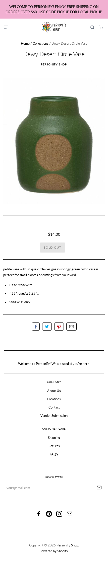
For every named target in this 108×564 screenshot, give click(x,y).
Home (25, 43)
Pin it (59, 327)
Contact (54, 407)
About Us (54, 391)
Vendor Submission (54, 416)
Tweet (47, 327)
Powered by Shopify (53, 551)
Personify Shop (54, 64)
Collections (40, 43)
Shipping (54, 438)
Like (36, 327)
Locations (54, 399)
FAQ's (54, 454)
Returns (54, 446)
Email (71, 327)
